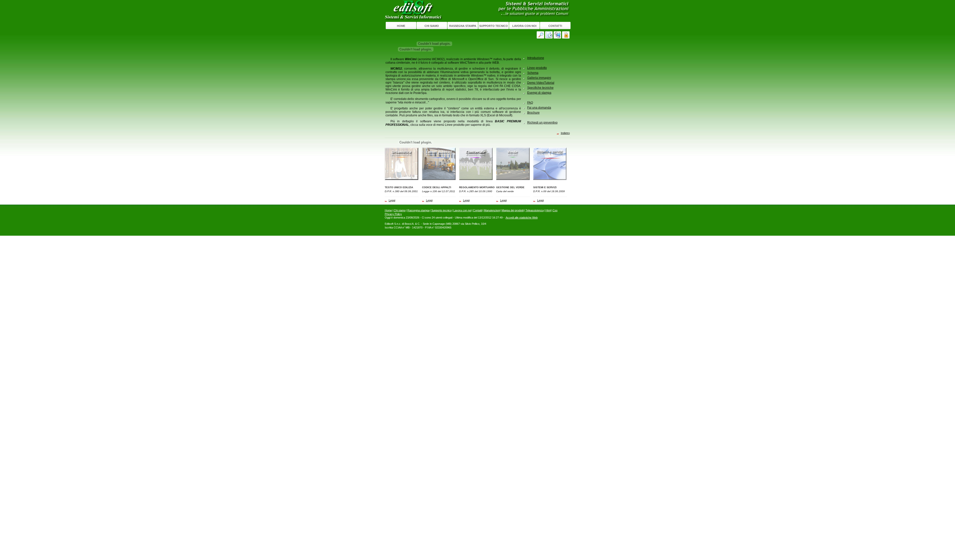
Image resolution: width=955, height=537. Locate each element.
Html (548, 210)
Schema (532, 73)
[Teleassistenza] (558, 35)
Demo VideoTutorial (540, 83)
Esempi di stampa (539, 92)
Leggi (392, 200)
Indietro (565, 133)
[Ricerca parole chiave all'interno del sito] (541, 35)
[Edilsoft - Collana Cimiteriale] (476, 163)
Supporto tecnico (493, 25)
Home (401, 25)
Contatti (555, 25)
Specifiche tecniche (540, 88)
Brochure (533, 112)
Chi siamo (432, 25)
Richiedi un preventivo (542, 122)
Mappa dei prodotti (513, 210)
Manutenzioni (492, 210)
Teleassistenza (534, 210)
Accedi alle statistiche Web (522, 217)
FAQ (530, 102)
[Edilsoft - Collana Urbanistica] (402, 163)
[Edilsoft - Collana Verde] (513, 163)
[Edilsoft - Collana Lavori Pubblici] (439, 163)
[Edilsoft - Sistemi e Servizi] (550, 163)
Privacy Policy (393, 214)
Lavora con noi (524, 25)
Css (555, 210)
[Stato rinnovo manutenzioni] (549, 35)
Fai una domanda (539, 107)
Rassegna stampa (462, 25)
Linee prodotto (537, 68)
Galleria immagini (539, 78)
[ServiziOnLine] (566, 35)
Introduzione (535, 58)
